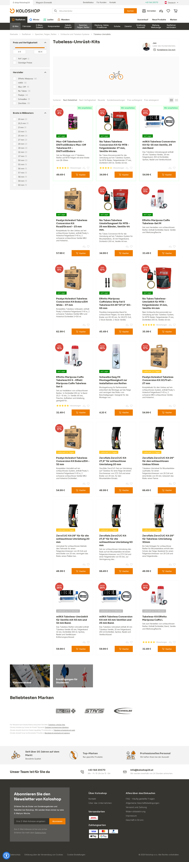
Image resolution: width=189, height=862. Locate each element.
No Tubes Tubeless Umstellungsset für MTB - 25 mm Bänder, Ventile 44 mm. (114, 225)
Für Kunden (101, 2)
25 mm (22, 135)
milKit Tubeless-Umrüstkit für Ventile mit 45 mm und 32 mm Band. (72, 619)
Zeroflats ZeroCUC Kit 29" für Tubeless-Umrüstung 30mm (158, 539)
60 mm (22, 185)
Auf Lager (22, 58)
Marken (173, 20)
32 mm (22, 152)
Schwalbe (24, 99)
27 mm (22, 140)
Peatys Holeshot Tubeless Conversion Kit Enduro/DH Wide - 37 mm (72, 302)
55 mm (22, 164)
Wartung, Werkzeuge (156, 26)
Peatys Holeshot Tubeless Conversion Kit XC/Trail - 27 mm (157, 380)
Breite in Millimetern (23, 113)
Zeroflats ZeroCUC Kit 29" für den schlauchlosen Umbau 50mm (158, 461)
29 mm (22, 144)
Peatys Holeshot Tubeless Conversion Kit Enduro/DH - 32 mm (72, 461)
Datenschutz (40, 832)
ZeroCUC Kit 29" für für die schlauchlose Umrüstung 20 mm (72, 539)
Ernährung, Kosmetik (141, 26)
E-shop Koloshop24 (21, 2)
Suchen (130, 11)
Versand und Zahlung (136, 807)
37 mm (22, 156)
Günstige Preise (25, 62)
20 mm (22, 119)
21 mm (22, 127)
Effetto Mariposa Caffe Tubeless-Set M (156, 222)
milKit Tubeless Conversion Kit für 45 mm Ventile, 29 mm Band (159, 144)
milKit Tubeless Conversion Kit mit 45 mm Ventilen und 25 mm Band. (115, 619)
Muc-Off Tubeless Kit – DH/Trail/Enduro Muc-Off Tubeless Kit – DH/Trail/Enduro (71, 146)
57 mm (22, 172)
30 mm (22, 148)
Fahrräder (27, 26)
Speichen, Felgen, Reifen (83, 26)
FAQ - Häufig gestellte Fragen (140, 798)
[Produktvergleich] (161, 11)
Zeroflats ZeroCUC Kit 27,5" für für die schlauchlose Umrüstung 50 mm (116, 540)
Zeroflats (24, 103)
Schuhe (117, 26)
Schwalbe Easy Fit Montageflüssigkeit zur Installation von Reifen (113, 380)
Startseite (14, 34)
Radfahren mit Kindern (171, 26)
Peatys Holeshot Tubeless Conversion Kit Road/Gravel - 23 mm (71, 223)
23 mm (22, 131)
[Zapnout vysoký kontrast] (6, 855)
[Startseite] (25, 11)
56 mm (22, 168)
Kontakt (113, 2)
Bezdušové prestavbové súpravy (57, 733)
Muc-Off (23, 87)
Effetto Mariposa (27, 78)
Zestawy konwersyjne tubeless (57, 727)
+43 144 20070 (151, 2)
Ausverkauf (142, 20)
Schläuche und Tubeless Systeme (75, 34)
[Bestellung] (175, 11)
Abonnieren (57, 821)
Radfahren (26, 34)
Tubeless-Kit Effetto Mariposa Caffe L (154, 618)
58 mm (22, 177)
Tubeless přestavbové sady (64, 730)
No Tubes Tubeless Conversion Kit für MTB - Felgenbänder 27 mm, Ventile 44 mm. (114, 146)
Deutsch (171, 2)
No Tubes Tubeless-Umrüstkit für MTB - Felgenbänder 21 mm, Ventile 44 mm (155, 303)
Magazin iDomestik (44, 2)
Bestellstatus (88, 2)
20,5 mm (23, 123)
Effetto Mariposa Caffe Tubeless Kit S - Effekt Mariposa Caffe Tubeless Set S (71, 382)
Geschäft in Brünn (134, 820)
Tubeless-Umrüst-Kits (56, 725)
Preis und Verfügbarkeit (25, 42)
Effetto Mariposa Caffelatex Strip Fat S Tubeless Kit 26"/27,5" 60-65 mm (115, 303)
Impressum (131, 815)
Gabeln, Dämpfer (68, 26)
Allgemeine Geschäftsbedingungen (142, 803)
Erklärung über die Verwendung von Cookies (44, 855)
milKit (22, 83)
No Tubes (24, 91)
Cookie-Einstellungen (76, 855)
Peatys (23, 95)
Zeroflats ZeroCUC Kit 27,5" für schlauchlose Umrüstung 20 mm (112, 461)
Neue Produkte (159, 20)
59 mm (22, 181)
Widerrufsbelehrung (135, 811)
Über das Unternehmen (100, 803)
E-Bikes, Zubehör (39, 26)
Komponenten (54, 26)
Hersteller (18, 72)
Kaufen (82, 175)
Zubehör (128, 26)
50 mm (22, 160)
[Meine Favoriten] (168, 11)
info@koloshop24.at (141, 770)
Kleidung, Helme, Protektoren (102, 26)
